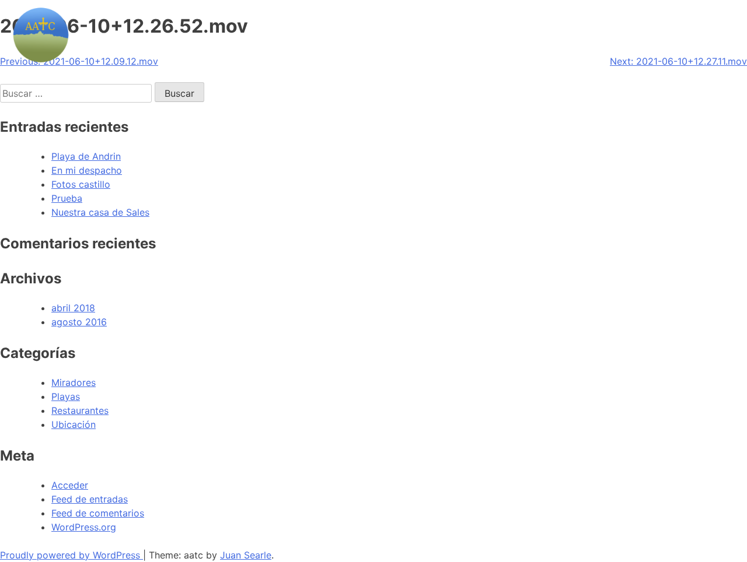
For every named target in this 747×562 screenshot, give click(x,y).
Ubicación (73, 424)
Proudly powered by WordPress (71, 555)
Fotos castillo (80, 184)
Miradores (73, 382)
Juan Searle (245, 555)
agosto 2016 (79, 322)
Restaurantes (80, 410)
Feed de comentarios (97, 513)
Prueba (66, 198)
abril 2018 (73, 308)
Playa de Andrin (86, 156)
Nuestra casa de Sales (100, 212)
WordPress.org (83, 527)
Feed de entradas (89, 499)
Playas (65, 396)
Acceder (69, 485)
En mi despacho (86, 170)
